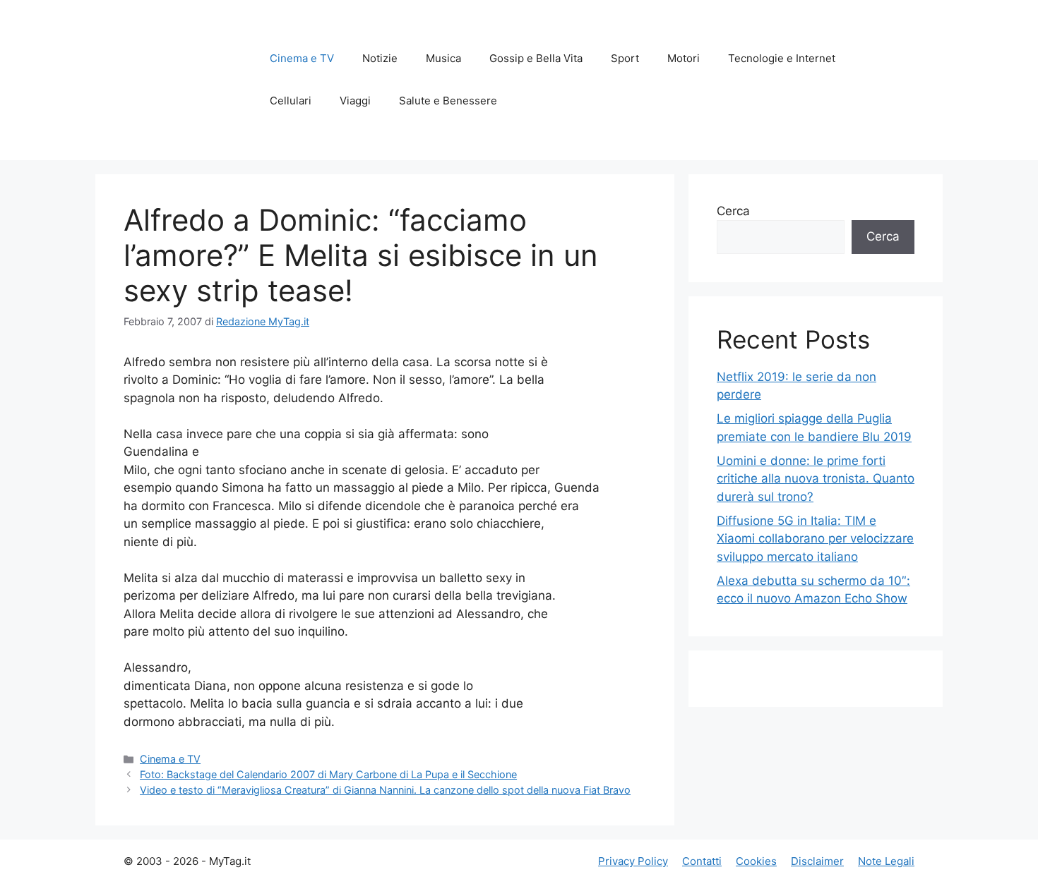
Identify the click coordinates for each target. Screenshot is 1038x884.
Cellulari (290, 100)
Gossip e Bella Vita (536, 58)
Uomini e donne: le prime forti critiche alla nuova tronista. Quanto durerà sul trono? (815, 479)
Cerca (733, 211)
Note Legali (886, 861)
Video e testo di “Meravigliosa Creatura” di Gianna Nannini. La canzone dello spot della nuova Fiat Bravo (385, 790)
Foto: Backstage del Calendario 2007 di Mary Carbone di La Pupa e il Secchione (328, 774)
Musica (443, 58)
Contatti (702, 861)
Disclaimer (817, 861)
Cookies (756, 861)
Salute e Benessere (448, 100)
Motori (683, 58)
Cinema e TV (302, 58)
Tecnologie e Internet (781, 58)
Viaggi (355, 100)
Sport (625, 58)
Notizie (380, 58)
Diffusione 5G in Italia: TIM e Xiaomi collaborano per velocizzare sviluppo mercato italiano (815, 539)
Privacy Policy (633, 861)
